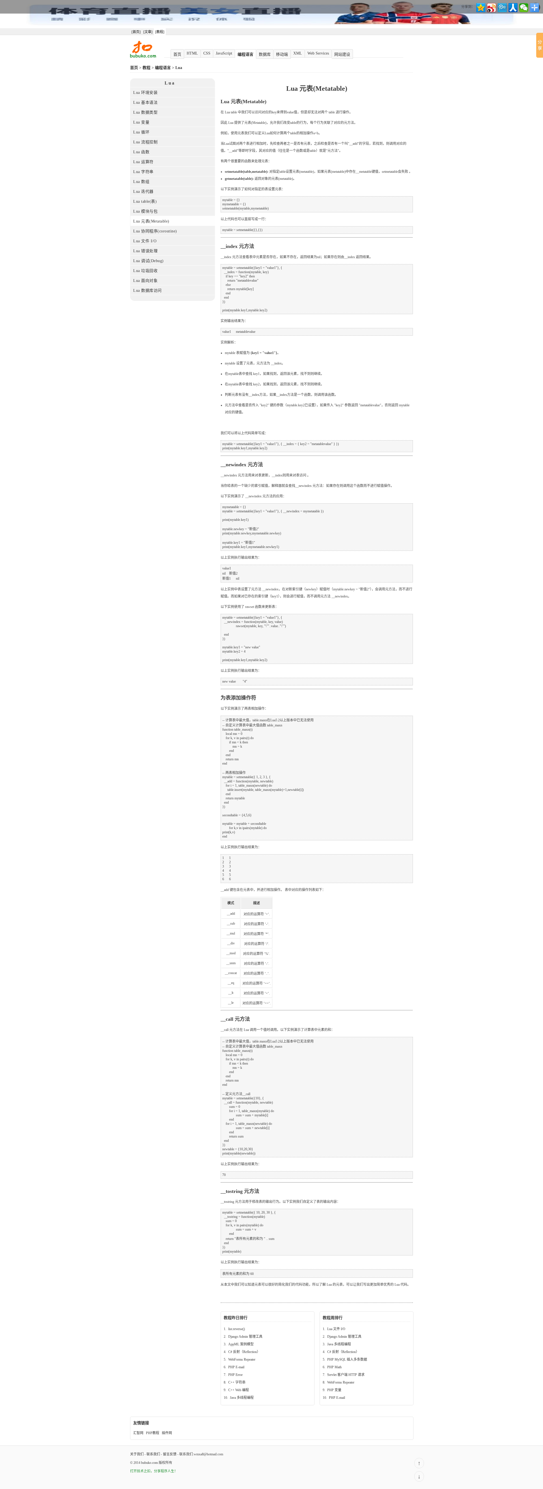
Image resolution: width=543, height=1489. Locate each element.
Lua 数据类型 (145, 112)
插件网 (167, 1433)
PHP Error (235, 1375)
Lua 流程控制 (145, 142)
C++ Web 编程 (238, 1390)
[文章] (147, 32)
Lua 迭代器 (143, 191)
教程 (146, 68)
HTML (192, 53)
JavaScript (224, 53)
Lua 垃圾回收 (145, 271)
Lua (178, 68)
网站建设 (342, 54)
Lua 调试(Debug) (148, 261)
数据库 (265, 54)
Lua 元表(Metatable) (151, 221)
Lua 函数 (141, 152)
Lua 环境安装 (145, 92)
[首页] (136, 32)
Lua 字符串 (143, 172)
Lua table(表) (145, 201)
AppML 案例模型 (241, 1344)
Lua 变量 (141, 122)
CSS (206, 53)
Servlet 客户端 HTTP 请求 (346, 1375)
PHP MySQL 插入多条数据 (347, 1359)
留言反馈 (169, 1454)
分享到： (468, 7)
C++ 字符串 (236, 1382)
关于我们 (137, 1454)
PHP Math (334, 1367)
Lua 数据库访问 (147, 290)
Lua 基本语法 (145, 102)
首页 (177, 54)
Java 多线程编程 (242, 1398)
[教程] (159, 32)
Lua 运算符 (143, 162)
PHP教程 (152, 1433)
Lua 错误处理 (145, 251)
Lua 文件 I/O (144, 241)
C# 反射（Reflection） (244, 1352)
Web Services (318, 53)
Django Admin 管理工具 (245, 1337)
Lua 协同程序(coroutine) (155, 231)
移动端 (282, 54)
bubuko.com (149, 1463)
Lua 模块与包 (145, 211)
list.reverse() (236, 1329)
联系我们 (153, 1454)
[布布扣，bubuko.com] (143, 57)
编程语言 (245, 54)
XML (297, 53)
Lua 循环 (141, 132)
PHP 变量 (334, 1390)
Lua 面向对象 (145, 281)
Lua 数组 (141, 182)
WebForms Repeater (241, 1359)
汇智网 (138, 1433)
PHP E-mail (236, 1367)
